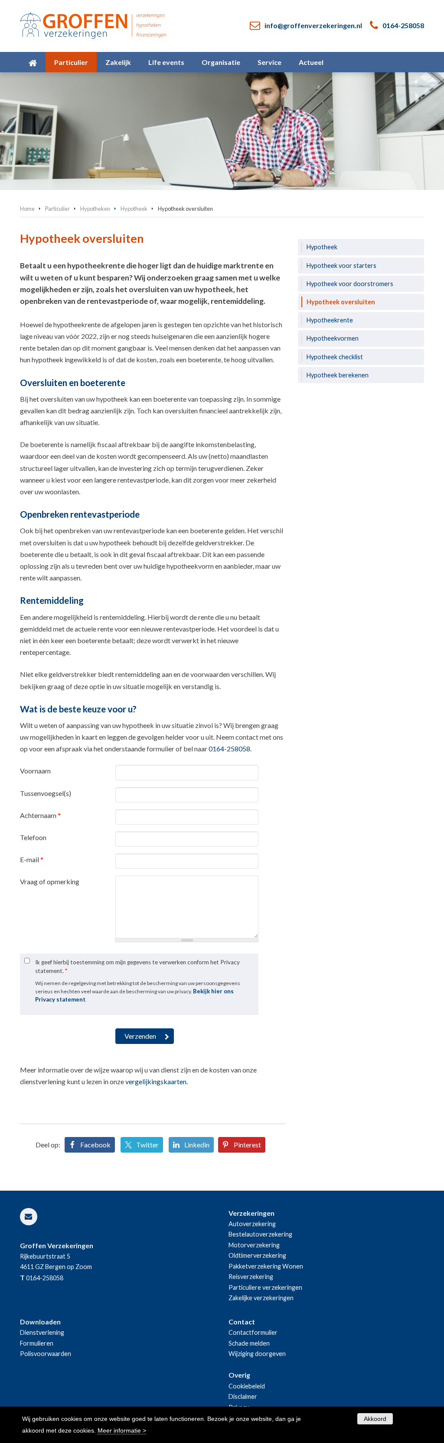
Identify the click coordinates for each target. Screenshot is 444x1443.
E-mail (31, 859)
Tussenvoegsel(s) (45, 793)
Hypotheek (134, 208)
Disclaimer (243, 1396)
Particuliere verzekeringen (265, 1287)
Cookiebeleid (247, 1386)
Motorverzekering (254, 1245)
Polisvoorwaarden (45, 1353)
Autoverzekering (252, 1223)
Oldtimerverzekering (257, 1255)
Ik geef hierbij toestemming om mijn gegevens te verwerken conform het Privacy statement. (137, 966)
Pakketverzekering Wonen (266, 1266)
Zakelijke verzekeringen (261, 1297)
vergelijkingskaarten (155, 1081)
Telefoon (33, 837)
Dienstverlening (42, 1332)
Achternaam (40, 815)
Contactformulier (253, 1332)
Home (27, 208)
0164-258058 (403, 25)
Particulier (57, 208)
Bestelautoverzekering (260, 1234)
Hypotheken (95, 208)
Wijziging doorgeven (257, 1353)
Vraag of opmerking (49, 881)
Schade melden (249, 1343)
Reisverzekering (251, 1276)
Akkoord (375, 1418)
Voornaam (35, 771)
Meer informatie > (122, 1430)
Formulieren (36, 1343)
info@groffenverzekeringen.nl (313, 25)
